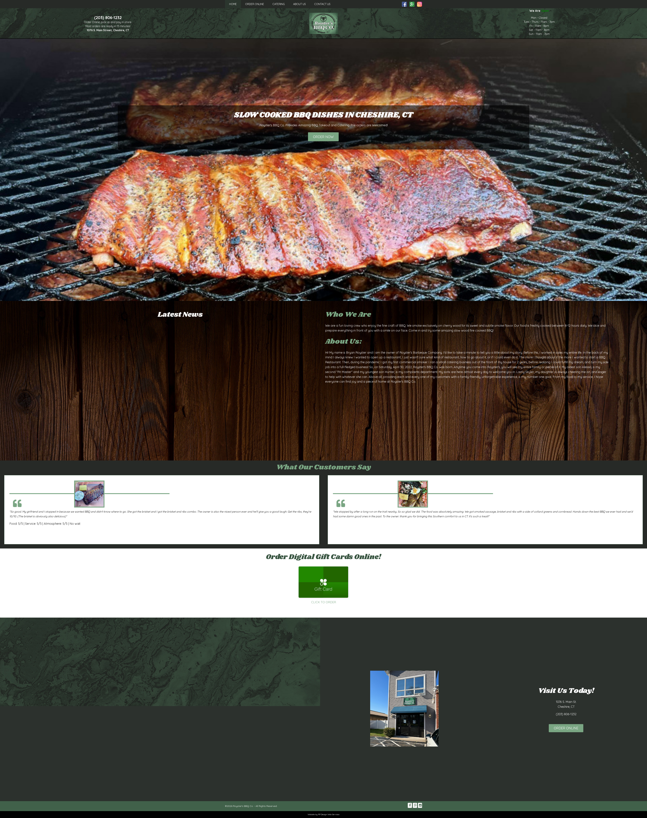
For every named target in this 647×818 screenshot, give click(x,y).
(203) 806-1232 (108, 17)
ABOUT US (299, 4)
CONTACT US (322, 4)
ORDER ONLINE (254, 4)
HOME (233, 4)
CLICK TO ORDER (323, 602)
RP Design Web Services (328, 814)
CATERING (278, 4)
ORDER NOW (323, 137)
